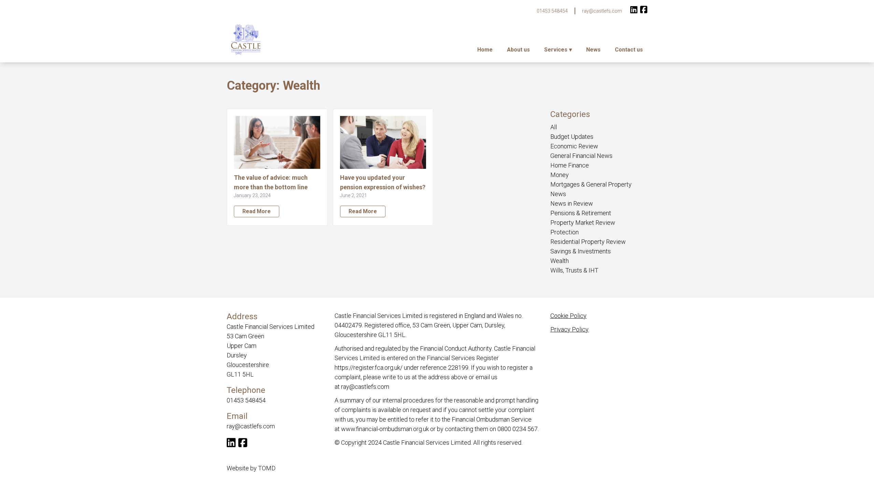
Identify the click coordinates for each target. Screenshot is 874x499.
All (553, 127)
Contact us (629, 49)
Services (555, 49)
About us (518, 49)
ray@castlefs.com (602, 11)
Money (559, 174)
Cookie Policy (568, 315)
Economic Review (574, 146)
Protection (564, 232)
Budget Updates (571, 136)
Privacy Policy (569, 329)
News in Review (571, 203)
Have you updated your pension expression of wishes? (382, 182)
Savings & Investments (580, 251)
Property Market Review (582, 222)
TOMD (267, 468)
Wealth (559, 260)
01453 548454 (552, 11)
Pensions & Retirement (580, 213)
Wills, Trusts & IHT (574, 270)
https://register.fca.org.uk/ (369, 367)
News (593, 49)
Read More (256, 211)
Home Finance (569, 165)
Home (485, 49)
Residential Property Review (588, 241)
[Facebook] (643, 10)
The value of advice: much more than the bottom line (271, 182)
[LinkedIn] (633, 10)
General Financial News (581, 155)
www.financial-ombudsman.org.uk (385, 428)
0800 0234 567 (517, 428)
